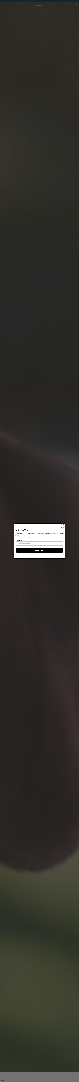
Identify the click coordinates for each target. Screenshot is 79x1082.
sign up (39, 550)
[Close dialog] (62, 526)
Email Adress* (19, 540)
